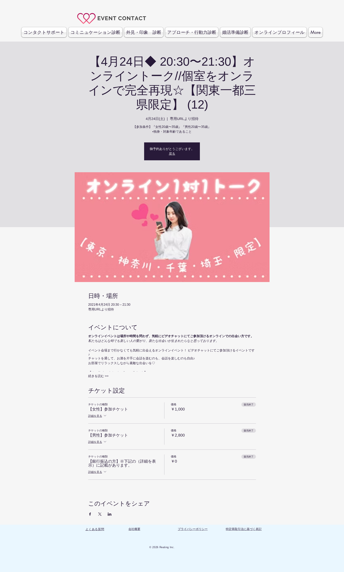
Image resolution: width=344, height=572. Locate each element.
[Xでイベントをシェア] (100, 514)
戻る (172, 153)
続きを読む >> (98, 376)
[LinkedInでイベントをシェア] (109, 514)
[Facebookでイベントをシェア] (90, 514)
